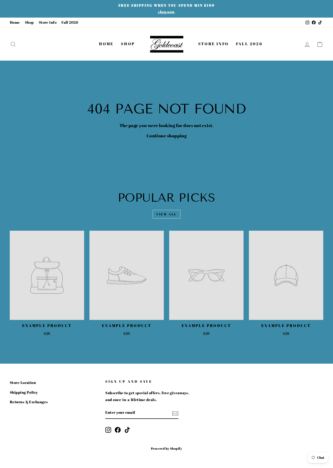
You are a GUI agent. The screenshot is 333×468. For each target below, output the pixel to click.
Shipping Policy (24, 392)
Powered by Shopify (166, 448)
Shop (29, 22)
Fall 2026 (69, 22)
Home (15, 22)
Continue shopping (167, 136)
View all (166, 214)
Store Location (23, 382)
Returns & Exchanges (29, 401)
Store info (48, 22)
